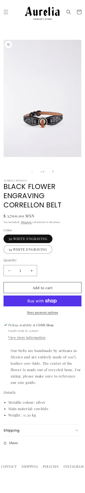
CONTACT (9, 466)
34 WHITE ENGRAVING (27, 249)
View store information (26, 337)
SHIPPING (29, 466)
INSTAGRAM (74, 466)
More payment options (42, 312)
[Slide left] (32, 171)
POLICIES (51, 466)
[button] (6, 12)
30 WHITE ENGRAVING (27, 238)
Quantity (10, 260)
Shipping (26, 222)
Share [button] (13, 443)
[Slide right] (53, 171)
